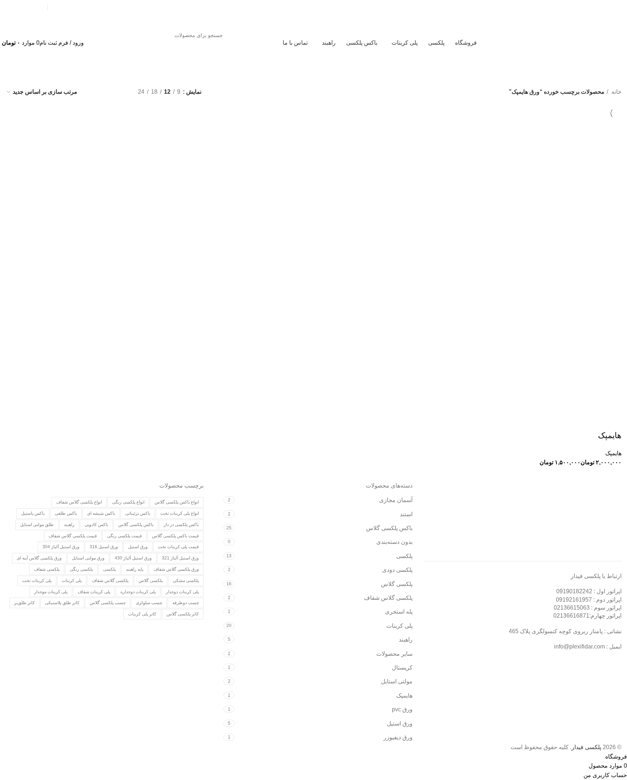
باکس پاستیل (33, 513)
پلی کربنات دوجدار (182, 591)
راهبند (406, 639)
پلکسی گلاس (397, 584)
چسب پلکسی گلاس (108, 602)
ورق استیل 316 (104, 546)
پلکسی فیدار (586, 747)
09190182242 (97, 6)
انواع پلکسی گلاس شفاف (79, 502)
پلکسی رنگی (81, 569)
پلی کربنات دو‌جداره (138, 591)
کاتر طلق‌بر (24, 602)
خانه (616, 92)
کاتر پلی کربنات (142, 614)
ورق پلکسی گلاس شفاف (176, 569)
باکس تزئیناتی (137, 513)
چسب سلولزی (149, 602)
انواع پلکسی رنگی (128, 502)
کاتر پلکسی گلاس (183, 614)
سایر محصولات (394, 654)
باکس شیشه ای (101, 513)
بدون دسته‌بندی (394, 542)
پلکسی (404, 556)
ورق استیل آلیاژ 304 (60, 546)
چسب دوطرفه (185, 602)
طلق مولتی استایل (37, 524)
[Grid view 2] (120, 91)
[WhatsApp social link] (24, 6)
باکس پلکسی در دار (181, 524)
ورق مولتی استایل (88, 558)
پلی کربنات (399, 626)
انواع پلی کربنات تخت (179, 513)
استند (406, 514)
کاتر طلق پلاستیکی (62, 602)
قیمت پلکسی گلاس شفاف (73, 535)
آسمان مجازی (396, 500)
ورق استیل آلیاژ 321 (180, 558)
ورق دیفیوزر (398, 737)
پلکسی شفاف (47, 569)
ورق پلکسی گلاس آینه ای (39, 558)
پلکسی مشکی (186, 580)
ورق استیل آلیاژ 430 (133, 558)
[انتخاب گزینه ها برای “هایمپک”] (612, 421)
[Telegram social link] (10, 6)
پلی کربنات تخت (37, 580)
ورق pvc (402, 709)
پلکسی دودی (397, 570)
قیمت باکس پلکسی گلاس (175, 535)
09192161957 (65, 6)
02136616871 (571, 616)
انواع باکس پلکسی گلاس (177, 502)
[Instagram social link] (38, 6)
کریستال (402, 667)
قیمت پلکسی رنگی (124, 535)
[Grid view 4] (93, 91)
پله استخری (399, 612)
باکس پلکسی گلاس (389, 528)
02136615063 (572, 608)
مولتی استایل (397, 681)
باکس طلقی (66, 513)
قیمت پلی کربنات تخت (178, 546)
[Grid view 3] (106, 91)
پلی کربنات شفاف (94, 591)
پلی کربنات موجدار (50, 591)
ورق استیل (400, 723)
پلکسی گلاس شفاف (388, 598)
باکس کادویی (96, 524)
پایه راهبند (134, 569)
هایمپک (610, 435)
